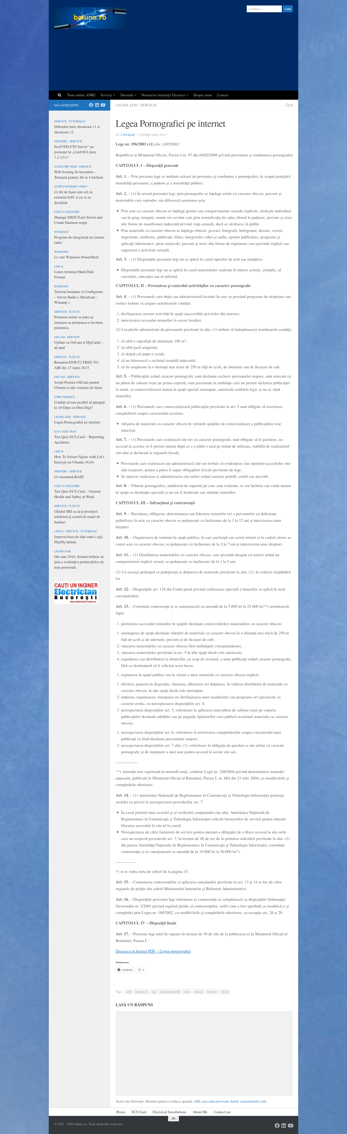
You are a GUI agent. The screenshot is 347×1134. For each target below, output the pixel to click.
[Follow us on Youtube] (102, 105)
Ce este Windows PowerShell (76, 257)
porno (187, 991)
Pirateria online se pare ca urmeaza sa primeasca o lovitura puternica (78, 322)
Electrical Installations (169, 1111)
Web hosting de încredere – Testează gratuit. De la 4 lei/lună (78, 174)
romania (198, 991)
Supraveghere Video (70, 186)
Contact (222, 94)
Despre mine (202, 94)
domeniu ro (141, 991)
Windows (61, 252)
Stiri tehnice (64, 397)
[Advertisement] (173, 63)
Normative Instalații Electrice (163, 94)
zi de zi (74, 312)
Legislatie (127, 105)
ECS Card (139, 1111)
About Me (200, 1111)
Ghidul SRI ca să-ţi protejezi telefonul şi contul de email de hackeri (77, 516)
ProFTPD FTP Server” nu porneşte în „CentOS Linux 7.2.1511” (75, 152)
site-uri (225, 991)
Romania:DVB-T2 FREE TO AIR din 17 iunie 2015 (76, 365)
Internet (61, 232)
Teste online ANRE (81, 94)
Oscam (59, 337)
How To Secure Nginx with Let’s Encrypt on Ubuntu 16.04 (79, 459)
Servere (60, 141)
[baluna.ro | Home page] (90, 18)
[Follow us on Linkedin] (97, 105)
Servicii (106, 94)
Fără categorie (67, 212)
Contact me (222, 1111)
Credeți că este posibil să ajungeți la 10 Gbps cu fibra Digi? (79, 405)
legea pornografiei (170, 991)
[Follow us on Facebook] (91, 105)
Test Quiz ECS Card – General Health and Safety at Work (77, 494)
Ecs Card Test (65, 431)
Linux (58, 266)
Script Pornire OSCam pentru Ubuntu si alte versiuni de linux (78, 385)
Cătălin (128, 135)
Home (120, 1111)
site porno (212, 991)
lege (154, 991)
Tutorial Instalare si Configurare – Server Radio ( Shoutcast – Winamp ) (78, 297)
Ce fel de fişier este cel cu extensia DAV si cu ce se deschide (73, 197)
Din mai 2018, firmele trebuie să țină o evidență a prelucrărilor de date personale (79, 562)
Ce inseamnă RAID (69, 476)
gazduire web (65, 166)
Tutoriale (126, 94)
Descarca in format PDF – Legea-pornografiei (153, 951)
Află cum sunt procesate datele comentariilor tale (230, 1101)
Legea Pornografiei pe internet (77, 422)
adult (129, 991)
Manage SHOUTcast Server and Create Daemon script (78, 220)
